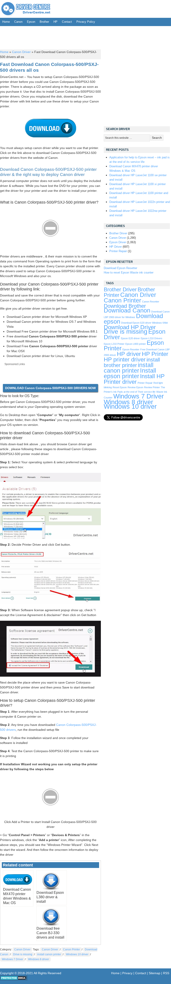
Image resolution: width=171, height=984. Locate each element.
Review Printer (152, 387)
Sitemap (154, 973)
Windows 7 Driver (12, 959)
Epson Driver (117, 242)
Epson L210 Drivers (151, 338)
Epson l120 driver (130, 338)
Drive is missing (22, 954)
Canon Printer (71, 949)
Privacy (127, 973)
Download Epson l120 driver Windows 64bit (144, 322)
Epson (31, 21)
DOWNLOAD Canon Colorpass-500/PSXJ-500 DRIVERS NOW (50, 388)
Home (6, 21)
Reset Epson (120, 387)
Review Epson (135, 387)
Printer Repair (118, 251)
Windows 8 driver (38, 959)
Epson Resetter (130, 349)
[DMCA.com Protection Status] (13, 979)
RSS (166, 973)
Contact (67, 21)
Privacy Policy (85, 21)
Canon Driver (21, 52)
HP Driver (115, 246)
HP (55, 21)
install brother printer (132, 362)
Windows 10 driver (77, 954)
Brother (44, 21)
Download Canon (127, 310)
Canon (18, 21)
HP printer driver (125, 359)
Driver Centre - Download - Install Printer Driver (26, 9)
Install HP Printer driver (134, 379)
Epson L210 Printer (114, 344)
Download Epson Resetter (120, 268)
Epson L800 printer (135, 344)
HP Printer (155, 354)
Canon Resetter (150, 301)
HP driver (129, 354)
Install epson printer (130, 373)
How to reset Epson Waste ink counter (128, 272)
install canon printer (49, 954)
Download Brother (125, 306)
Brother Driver (118, 233)
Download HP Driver (130, 327)
